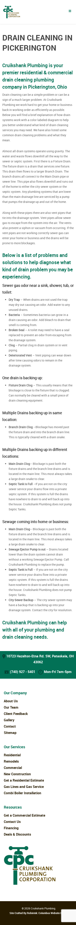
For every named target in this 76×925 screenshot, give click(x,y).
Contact (10, 726)
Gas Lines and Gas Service (24, 786)
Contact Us (12, 821)
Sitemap (10, 732)
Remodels (11, 761)
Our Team (11, 707)
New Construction (17, 774)
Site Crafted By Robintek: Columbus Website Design (39, 913)
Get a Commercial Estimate (24, 815)
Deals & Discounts (17, 834)
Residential (12, 755)
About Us (11, 701)
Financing (11, 828)
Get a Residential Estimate (24, 780)
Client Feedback (16, 713)
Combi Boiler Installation (22, 793)
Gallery (9, 720)
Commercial (13, 767)
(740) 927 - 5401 (22, 671)
